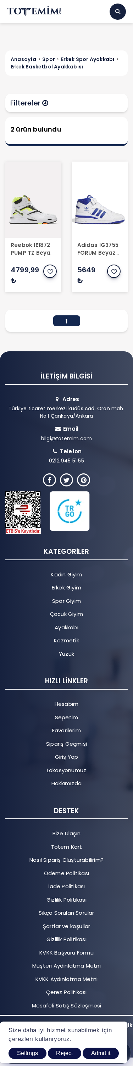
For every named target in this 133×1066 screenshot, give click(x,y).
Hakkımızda (66, 783)
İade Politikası (66, 886)
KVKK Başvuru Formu (66, 952)
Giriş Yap (66, 757)
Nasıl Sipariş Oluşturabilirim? (66, 860)
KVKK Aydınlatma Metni (66, 979)
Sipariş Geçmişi (66, 743)
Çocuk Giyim (66, 614)
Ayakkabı (66, 627)
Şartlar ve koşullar (66, 926)
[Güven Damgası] (61, 512)
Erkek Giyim (66, 587)
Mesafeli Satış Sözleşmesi (66, 1005)
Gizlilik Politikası (66, 899)
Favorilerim (66, 730)
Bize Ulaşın (66, 833)
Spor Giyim (66, 601)
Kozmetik (66, 640)
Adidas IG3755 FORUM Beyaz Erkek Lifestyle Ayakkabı (98, 257)
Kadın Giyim (66, 574)
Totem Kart (66, 846)
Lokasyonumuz (66, 770)
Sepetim (66, 717)
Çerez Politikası (66, 992)
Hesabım (66, 704)
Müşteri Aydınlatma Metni (66, 965)
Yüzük (66, 654)
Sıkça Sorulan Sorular (66, 912)
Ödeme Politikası (66, 873)
